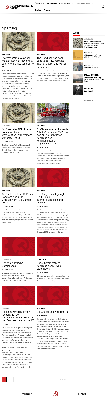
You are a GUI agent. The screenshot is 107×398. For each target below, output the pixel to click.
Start (4, 22)
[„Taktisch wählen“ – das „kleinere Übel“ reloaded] (78, 55)
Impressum (26, 393)
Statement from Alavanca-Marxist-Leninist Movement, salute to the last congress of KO (18, 62)
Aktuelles (88, 39)
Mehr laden (88, 100)
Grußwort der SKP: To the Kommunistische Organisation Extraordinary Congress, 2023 (17, 133)
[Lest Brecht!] (78, 90)
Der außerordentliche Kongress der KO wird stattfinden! (49, 266)
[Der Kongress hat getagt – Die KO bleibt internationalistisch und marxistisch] (53, 178)
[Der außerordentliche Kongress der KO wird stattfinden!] (53, 246)
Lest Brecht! (88, 91)
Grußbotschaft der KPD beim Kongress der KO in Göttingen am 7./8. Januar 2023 (18, 198)
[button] (103, 6)
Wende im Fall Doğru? (92, 68)
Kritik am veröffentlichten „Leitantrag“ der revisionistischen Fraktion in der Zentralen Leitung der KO (18, 316)
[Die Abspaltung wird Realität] (53, 295)
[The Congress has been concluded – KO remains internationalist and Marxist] (53, 41)
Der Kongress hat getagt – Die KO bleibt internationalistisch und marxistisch (51, 198)
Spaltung (6, 54)
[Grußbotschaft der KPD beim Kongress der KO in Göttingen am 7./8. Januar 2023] (18, 178)
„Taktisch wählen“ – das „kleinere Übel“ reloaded (92, 56)
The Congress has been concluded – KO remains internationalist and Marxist (52, 61)
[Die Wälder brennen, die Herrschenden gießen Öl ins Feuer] (78, 78)
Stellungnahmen (91, 75)
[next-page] (15, 379)
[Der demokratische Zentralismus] (18, 246)
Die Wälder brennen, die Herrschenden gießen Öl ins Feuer (94, 79)
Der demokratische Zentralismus (12, 264)
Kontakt (82, 393)
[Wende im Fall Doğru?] (78, 66)
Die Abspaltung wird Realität (53, 312)
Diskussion (6, 259)
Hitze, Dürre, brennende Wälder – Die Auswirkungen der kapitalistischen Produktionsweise (94, 44)
